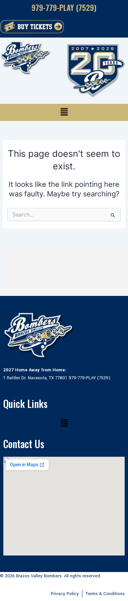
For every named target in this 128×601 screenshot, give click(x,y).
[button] (64, 112)
